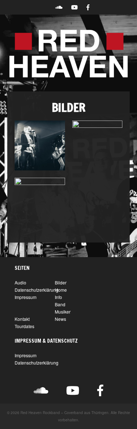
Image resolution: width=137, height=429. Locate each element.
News (60, 319)
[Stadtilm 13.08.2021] (97, 146)
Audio (20, 282)
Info (58, 297)
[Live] (40, 146)
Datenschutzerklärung (36, 290)
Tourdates (24, 326)
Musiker (63, 311)
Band (60, 304)
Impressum (26, 297)
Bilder (60, 282)
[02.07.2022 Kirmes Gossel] (40, 203)
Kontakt (22, 319)
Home (61, 290)
